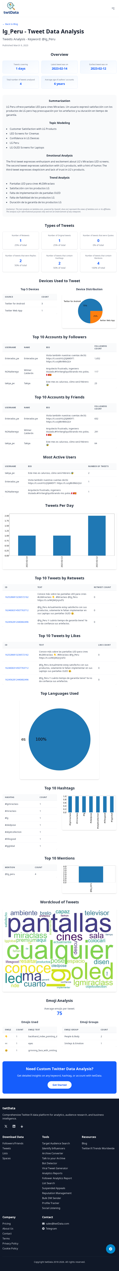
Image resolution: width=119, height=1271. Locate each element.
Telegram (51, 1228)
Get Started (60, 1085)
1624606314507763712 (17, 610)
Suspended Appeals (53, 1188)
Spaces (6, 1158)
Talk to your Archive (53, 1158)
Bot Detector (49, 1163)
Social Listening (51, 1208)
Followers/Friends (12, 1143)
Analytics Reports (52, 1173)
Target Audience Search (56, 1143)
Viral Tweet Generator (55, 1168)
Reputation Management (57, 1193)
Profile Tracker (50, 1203)
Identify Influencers (53, 1148)
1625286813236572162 (17, 597)
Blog (84, 1143)
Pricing (6, 1223)
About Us (7, 1228)
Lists (5, 1153)
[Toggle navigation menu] (113, 8)
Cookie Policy (10, 1248)
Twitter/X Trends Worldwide (98, 1148)
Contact (7, 1233)
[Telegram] (110, 1249)
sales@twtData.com (57, 1223)
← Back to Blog (10, 24)
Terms (6, 1238)
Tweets (6, 1148)
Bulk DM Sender (51, 1198)
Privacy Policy (10, 1243)
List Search (48, 1183)
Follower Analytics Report (57, 1178)
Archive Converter (52, 1153)
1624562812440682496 (17, 621)
